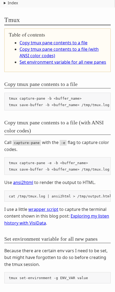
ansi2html (23, 182)
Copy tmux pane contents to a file (53, 43)
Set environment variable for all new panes (63, 62)
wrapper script (43, 209)
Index (13, 2)
